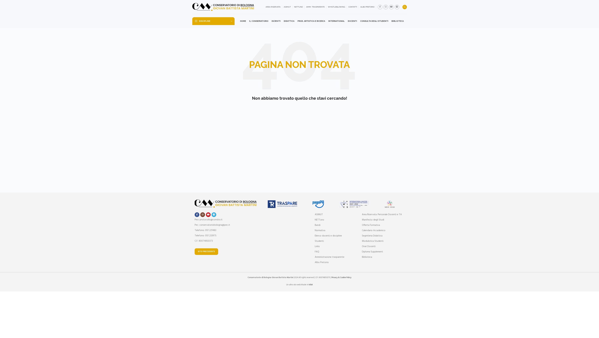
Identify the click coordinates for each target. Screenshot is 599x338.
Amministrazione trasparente (329, 257)
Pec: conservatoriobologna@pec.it (212, 225)
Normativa (320, 230)
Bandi (317, 225)
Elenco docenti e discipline (328, 236)
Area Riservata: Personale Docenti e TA (382, 214)
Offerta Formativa (371, 225)
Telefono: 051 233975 (205, 236)
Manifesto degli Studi (373, 220)
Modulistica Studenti (373, 241)
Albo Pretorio (322, 262)
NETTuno (319, 220)
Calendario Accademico (373, 230)
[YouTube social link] (391, 7)
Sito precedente (206, 251)
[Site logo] (223, 7)
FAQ (317, 252)
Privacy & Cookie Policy (341, 277)
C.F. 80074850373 (204, 241)
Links (317, 246)
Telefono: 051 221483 (205, 230)
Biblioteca (367, 257)
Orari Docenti (369, 246)
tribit (311, 284)
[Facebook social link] (380, 7)
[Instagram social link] (385, 7)
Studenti (319, 241)
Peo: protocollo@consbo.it (209, 220)
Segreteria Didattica (372, 236)
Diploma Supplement (372, 252)
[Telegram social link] (397, 7)
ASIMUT (319, 214)
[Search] (404, 7)
